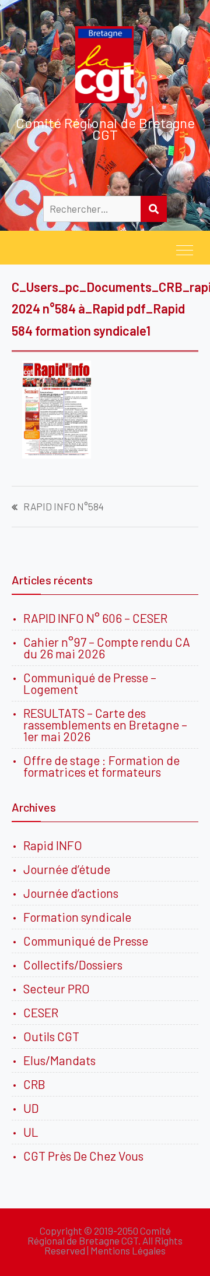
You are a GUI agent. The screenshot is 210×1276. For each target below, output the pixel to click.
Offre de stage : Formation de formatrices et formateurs (101, 766)
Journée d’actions (70, 893)
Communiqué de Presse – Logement (89, 683)
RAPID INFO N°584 (63, 506)
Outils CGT (51, 1036)
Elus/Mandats (59, 1060)
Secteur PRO (56, 988)
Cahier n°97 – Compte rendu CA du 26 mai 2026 (106, 648)
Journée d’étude (69, 869)
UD (30, 1108)
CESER (40, 1012)
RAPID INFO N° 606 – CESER (95, 618)
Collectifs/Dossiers (73, 964)
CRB (34, 1084)
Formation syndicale (77, 917)
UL (30, 1132)
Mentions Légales (128, 1250)
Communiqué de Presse (85, 940)
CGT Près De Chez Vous (83, 1155)
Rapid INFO (52, 845)
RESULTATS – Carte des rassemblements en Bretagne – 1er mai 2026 (105, 724)
